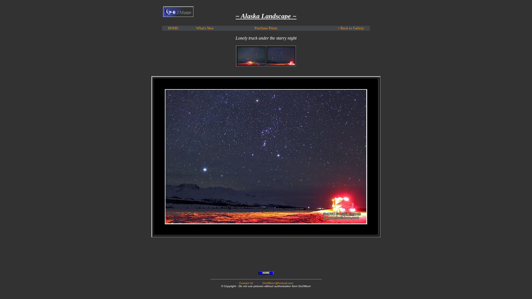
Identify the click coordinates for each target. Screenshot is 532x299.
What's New (205, 28)
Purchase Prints (266, 28)
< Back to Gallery (351, 28)
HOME (173, 28)
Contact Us (246, 283)
